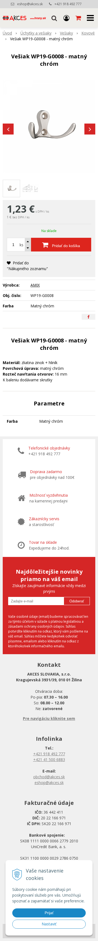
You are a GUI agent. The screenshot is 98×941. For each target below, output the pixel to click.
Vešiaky (66, 33)
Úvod (7, 33)
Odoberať (76, 601)
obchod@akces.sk (49, 776)
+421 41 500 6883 (49, 759)
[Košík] (79, 17)
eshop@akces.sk (30, 4)
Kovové (88, 33)
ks (21, 244)
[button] (54, 17)
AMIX (35, 285)
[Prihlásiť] (66, 17)
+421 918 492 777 (68, 4)
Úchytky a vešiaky (35, 33)
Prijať (49, 913)
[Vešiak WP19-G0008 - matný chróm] (49, 126)
